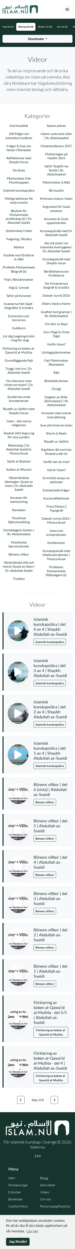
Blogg (44, 1178)
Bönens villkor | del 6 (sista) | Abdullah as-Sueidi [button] (50, 789)
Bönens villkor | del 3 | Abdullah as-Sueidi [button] (50, 898)
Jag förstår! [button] (18, 1241)
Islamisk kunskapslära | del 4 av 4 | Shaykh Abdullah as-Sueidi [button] (50, 627)
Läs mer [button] (32, 1231)
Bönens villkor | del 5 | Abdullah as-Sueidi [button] (50, 825)
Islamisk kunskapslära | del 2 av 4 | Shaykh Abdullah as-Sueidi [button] (50, 709)
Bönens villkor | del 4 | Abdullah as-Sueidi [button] (50, 862)
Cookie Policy (18, 1206)
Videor (45, 1192)
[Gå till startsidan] (20, 9)
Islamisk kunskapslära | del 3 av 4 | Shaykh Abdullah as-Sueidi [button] (50, 668)
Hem (11, 1178)
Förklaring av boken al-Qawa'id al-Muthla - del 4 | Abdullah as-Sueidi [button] (50, 1060)
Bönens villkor (44, 802)
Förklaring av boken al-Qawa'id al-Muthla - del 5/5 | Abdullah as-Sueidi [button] (50, 1012)
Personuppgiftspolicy (55, 1206)
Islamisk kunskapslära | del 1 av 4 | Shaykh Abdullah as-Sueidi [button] (50, 750)
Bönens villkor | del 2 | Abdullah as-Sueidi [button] (50, 934)
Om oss (45, 1199)
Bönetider (15, 1199)
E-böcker (14, 1192)
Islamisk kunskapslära (49, 642)
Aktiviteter (47, 1185)
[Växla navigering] (67, 9)
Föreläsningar (18, 1185)
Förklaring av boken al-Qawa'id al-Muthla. (51, 1032)
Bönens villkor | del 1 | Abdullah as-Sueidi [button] (50, 971)
